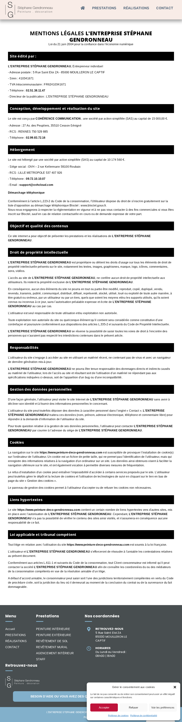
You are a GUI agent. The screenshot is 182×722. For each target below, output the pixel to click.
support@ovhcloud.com (36, 184)
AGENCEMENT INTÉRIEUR (55, 653)
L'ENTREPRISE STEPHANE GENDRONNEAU (70, 712)
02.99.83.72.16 (35, 137)
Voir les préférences (162, 707)
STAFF (40, 659)
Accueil (10, 629)
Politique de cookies (118, 715)
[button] (175, 687)
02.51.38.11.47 (35, 90)
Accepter (104, 707)
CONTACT (12, 647)
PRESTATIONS (15, 635)
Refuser (133, 707)
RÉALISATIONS (16, 641)
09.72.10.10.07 (35, 178)
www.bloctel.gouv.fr (93, 205)
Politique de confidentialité (143, 715)
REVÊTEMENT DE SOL (52, 641)
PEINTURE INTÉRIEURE (53, 629)
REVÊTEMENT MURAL (52, 647)
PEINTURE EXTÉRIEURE (53, 635)
